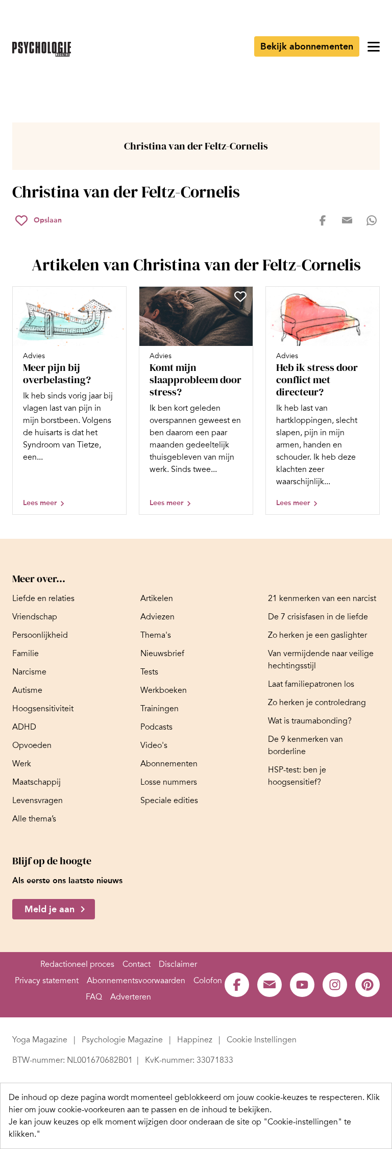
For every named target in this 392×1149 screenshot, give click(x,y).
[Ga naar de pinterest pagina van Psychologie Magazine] (367, 984)
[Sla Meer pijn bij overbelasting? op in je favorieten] (114, 296)
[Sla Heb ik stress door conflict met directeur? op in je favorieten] (367, 296)
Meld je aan (49, 909)
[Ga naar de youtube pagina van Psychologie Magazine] (302, 984)
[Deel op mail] (347, 220)
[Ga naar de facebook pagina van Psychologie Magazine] (237, 984)
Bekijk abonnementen (306, 46)
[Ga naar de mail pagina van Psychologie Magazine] (269, 984)
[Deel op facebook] (322, 220)
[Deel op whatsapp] (371, 220)
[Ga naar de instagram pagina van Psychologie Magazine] (335, 984)
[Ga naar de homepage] (41, 49)
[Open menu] (374, 46)
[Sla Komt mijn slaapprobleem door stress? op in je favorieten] (240, 296)
